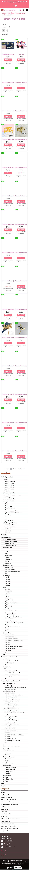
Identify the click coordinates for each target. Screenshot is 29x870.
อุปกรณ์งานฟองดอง (6, 797)
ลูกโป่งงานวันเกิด (9, 601)
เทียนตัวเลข (8, 583)
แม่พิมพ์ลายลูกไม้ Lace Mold (12, 740)
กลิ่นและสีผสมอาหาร (8, 751)
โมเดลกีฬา (8, 644)
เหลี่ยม (7, 553)
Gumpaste (8, 759)
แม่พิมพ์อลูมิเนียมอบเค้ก (11, 671)
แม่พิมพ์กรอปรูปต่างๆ (10, 728)
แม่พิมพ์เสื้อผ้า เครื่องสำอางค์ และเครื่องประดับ (15, 714)
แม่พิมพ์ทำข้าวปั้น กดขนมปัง (12, 675)
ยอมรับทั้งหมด (18, 867)
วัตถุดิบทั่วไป (6, 749)
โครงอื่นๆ (7, 561)
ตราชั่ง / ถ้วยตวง (9, 663)
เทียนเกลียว (8, 581)
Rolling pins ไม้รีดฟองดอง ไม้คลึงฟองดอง (16, 687)
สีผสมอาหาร (8, 755)
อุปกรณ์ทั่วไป (6, 659)
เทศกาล (7, 629)
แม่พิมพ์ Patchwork (10, 703)
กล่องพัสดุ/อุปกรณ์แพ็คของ (10, 523)
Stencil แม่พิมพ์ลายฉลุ (9, 691)
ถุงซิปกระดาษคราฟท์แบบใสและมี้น (14, 513)
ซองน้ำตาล (8, 528)
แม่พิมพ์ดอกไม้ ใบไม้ (10, 738)
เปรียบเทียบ (8, 63)
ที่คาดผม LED (8, 591)
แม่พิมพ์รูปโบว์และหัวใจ (11, 717)
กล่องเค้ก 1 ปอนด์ (9, 483)
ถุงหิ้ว (6, 505)
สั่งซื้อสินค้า (8, 59)
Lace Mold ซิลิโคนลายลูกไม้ (8, 826)
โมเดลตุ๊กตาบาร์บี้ (9, 634)
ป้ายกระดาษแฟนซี (10, 569)
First (6, 469)
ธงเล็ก (6, 595)
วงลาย (6, 551)
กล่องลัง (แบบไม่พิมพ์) (10, 527)
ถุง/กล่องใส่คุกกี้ (7, 497)
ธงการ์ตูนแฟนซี (9, 599)
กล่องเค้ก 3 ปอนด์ (9, 487)
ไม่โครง (7, 557)
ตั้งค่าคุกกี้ (10, 867)
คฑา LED (7, 593)
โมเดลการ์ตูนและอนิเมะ (11, 648)
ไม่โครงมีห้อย (8, 559)
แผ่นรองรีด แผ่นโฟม (10, 689)
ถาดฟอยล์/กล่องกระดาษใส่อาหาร (11, 495)
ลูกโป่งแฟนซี (8, 607)
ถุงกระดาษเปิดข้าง (9, 509)
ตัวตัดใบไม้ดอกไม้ (8, 779)
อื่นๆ (6, 630)
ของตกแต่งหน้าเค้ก (6, 537)
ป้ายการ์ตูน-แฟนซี (8, 565)
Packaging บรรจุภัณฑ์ (7, 477)
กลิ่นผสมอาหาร (9, 753)
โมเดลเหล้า (8, 650)
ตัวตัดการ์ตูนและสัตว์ (10, 767)
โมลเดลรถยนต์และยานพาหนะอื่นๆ (14, 640)
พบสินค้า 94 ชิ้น (5, 34)
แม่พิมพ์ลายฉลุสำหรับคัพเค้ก (12, 699)
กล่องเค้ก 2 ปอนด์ (9, 485)
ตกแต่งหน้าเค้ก (7, 609)
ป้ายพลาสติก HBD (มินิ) (11, 545)
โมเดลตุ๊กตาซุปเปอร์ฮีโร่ (11, 638)
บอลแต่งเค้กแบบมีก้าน (11, 621)
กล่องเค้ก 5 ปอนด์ (9, 489)
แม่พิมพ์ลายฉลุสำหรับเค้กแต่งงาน (13, 695)
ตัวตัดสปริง (6, 777)
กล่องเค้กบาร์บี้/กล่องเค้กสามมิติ (9, 828)
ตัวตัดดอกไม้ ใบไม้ (10, 769)
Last (23, 469)
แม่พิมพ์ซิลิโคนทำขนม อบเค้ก (13, 673)
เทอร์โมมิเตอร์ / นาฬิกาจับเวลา (13, 661)
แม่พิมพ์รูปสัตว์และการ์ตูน (11, 724)
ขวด (6, 517)
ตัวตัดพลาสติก (7, 765)
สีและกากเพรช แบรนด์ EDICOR (11, 747)
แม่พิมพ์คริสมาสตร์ (10, 723)
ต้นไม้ (6, 625)
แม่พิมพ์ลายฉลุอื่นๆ (10, 693)
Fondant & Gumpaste (9, 757)
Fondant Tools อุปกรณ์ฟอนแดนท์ (10, 681)
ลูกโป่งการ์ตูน (8, 605)
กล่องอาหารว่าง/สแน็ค (9, 493)
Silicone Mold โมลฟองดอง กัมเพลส (10, 819)
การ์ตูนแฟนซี (8, 555)
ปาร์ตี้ (4, 587)
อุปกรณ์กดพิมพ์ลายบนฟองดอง (11, 701)
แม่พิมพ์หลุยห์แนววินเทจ (11, 730)
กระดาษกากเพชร (9, 543)
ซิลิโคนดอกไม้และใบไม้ (7, 823)
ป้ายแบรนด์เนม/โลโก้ (10, 611)
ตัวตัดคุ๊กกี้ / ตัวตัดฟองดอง (8, 763)
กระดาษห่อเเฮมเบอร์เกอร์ (11, 511)
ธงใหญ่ (7, 597)
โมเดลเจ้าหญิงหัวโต (10, 636)
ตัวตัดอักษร (6, 781)
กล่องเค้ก (5, 479)
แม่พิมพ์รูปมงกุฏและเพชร (11, 719)
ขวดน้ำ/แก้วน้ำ (7, 515)
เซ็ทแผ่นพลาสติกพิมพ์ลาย (12, 705)
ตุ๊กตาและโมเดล (7, 632)
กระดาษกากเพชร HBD (11, 541)
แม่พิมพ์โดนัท (8, 677)
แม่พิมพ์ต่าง (6, 669)
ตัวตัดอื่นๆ (7, 773)
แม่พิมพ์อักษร (8, 736)
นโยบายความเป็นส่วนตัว (16, 863)
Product (3, 792)
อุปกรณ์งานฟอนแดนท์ (9, 683)
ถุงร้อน (6, 503)
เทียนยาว (7, 579)
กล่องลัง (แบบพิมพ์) (10, 525)
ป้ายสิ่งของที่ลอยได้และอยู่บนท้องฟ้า (14, 623)
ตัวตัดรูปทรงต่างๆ (9, 771)
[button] (20, 10)
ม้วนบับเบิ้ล (8, 532)
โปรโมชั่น (4, 535)
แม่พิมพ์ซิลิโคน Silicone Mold (11, 709)
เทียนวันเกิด (6, 575)
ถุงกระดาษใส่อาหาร (10, 507)
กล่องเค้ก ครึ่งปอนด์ (10, 481)
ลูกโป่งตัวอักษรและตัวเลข (11, 603)
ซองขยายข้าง (8, 530)
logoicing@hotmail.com (14, 2)
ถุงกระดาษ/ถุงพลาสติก (9, 501)
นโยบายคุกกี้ (4, 865)
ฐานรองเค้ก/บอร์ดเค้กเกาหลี (10, 499)
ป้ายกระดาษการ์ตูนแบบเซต (12, 571)
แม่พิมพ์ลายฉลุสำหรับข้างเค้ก (12, 697)
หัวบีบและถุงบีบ (7, 667)
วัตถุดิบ (3, 745)
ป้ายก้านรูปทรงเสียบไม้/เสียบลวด (13, 617)
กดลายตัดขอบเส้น (10, 707)
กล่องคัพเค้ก (6, 491)
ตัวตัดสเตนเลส (7, 775)
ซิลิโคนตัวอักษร (5, 821)
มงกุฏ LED (7, 589)
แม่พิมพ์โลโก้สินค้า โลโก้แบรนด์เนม (14, 734)
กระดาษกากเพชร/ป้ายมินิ (10, 539)
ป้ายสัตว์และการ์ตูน (10, 615)
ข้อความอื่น (8, 563)
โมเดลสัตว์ (7, 642)
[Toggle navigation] (27, 10)
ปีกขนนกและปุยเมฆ (10, 613)
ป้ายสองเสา (8, 573)
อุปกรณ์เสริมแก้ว (9, 521)
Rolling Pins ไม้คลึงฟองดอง (8, 799)
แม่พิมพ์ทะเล (8, 732)
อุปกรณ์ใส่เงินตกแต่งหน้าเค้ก (12, 627)
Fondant (7, 761)
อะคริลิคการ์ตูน (9, 567)
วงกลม (6, 549)
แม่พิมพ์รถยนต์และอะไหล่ (11, 721)
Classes (3, 785)
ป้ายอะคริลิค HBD (7, 547)
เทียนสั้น (7, 577)
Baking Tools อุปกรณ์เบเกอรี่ (9, 656)
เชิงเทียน (7, 585)
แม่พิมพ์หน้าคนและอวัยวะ (11, 711)
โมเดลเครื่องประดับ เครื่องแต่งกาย (14, 646)
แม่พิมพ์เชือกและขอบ (10, 726)
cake (2, 783)
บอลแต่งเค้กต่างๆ (9, 619)
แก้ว (6, 519)
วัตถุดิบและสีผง (5, 831)
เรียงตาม (4, 24)
